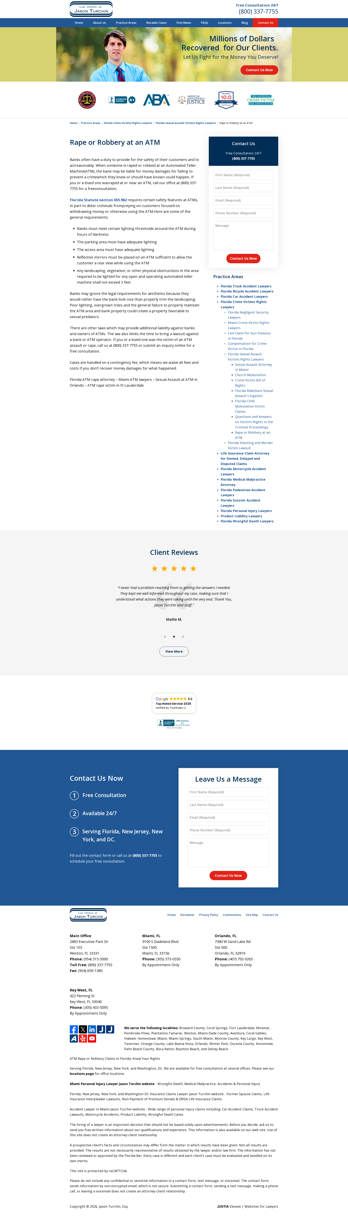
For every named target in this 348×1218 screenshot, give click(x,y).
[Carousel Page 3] (183, 636)
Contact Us (265, 23)
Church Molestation (250, 375)
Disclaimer (187, 915)
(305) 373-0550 (168, 959)
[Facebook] (74, 1029)
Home (79, 23)
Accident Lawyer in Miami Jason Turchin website (107, 1109)
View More (174, 651)
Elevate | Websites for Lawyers (247, 1206)
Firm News (184, 23)
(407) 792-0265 (241, 959)
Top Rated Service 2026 (173, 704)
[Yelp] (83, 1038)
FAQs (204, 23)
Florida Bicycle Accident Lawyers (247, 291)
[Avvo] (74, 1038)
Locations (225, 23)
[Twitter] (83, 1029)
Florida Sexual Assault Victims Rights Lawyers (186, 123)
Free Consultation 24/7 (257, 5)
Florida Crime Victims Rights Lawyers (128, 123)
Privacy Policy (208, 915)
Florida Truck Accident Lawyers (246, 286)
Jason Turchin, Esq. (113, 1206)
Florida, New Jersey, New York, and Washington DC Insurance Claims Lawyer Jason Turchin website (147, 1094)
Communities (232, 915)
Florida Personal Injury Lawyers (246, 511)
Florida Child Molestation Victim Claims (250, 406)
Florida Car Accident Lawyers (244, 296)
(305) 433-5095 (96, 1007)
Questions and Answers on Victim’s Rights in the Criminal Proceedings (254, 421)
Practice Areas (126, 23)
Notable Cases (156, 23)
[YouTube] (92, 1038)
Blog (245, 23)
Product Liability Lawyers (241, 516)
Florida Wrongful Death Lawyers (247, 521)
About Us (99, 23)
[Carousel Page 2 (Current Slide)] (174, 636)
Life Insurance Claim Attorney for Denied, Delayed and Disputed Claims (245, 458)
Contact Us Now (259, 70)
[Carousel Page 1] (164, 636)
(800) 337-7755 (258, 11)
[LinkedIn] (92, 1029)
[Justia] (101, 1029)
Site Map (252, 915)
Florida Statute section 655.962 (98, 199)
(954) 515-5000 (96, 959)
